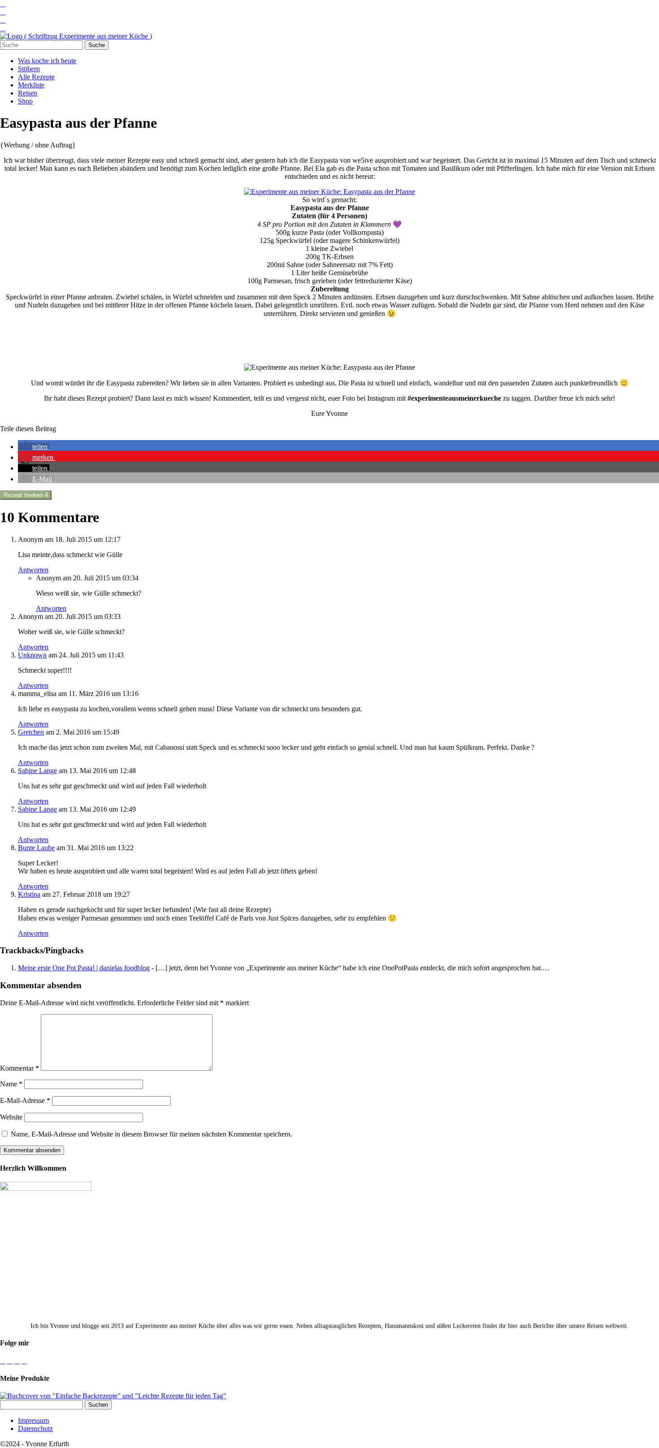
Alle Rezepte (36, 77)
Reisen (27, 93)
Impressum (33, 1420)
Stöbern (29, 69)
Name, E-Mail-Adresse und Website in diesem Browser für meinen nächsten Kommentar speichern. (151, 1134)
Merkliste (31, 85)
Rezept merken (26, 495)
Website (11, 1117)
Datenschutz (35, 1428)
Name (11, 1084)
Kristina (29, 894)
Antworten (33, 570)
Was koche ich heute (47, 61)
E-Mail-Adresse (25, 1100)
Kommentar (19, 1068)
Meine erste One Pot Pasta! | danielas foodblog (84, 968)
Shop (25, 101)
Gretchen (31, 732)
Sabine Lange (37, 770)
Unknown (32, 655)
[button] (33, 446)
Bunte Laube (36, 848)
